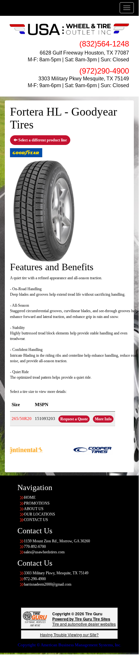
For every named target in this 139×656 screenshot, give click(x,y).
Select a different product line (42, 140)
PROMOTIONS (37, 503)
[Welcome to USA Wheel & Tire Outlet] (69, 29)
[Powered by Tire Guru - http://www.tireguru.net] (35, 618)
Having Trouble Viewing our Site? (69, 634)
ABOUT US (34, 509)
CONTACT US (36, 520)
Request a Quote (74, 419)
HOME (29, 497)
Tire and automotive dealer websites (84, 621)
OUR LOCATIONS (39, 514)
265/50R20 (22, 418)
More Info (103, 419)
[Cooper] (87, 449)
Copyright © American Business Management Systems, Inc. (69, 644)
